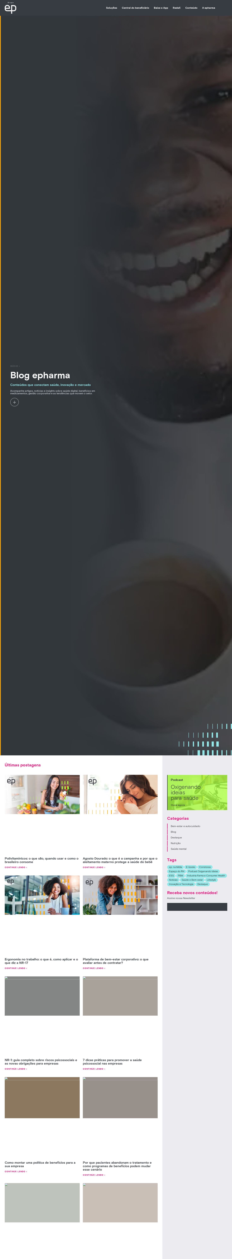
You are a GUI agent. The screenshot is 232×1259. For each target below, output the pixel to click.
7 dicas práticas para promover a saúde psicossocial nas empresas (112, 1062)
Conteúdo (191, 7)
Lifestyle (211, 879)
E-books (190, 867)
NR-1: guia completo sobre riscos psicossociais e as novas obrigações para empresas (41, 1062)
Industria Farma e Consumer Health (206, 875)
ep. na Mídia (175, 867)
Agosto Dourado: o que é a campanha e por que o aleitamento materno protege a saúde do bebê (120, 860)
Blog (173, 831)
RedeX (177, 7)
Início (14, 366)
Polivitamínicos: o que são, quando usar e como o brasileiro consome (41, 860)
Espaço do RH (176, 871)
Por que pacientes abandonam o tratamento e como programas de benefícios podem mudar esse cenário (117, 1166)
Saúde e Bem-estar (192, 879)
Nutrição (176, 843)
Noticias (173, 879)
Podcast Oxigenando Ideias (203, 871)
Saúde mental (179, 849)
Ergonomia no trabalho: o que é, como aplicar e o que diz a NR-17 (41, 961)
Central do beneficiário (135, 7)
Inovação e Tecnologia (181, 884)
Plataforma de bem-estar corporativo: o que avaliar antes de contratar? (116, 961)
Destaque (176, 837)
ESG (171, 875)
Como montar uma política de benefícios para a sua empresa (40, 1164)
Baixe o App (161, 7)
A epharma (208, 7)
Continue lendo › (16, 867)
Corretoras (205, 867)
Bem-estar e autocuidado (185, 826)
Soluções (111, 7)
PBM (180, 875)
